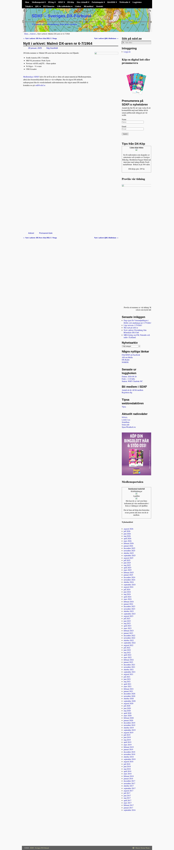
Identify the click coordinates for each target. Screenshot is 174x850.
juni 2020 (127, 708)
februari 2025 (129, 572)
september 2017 (130, 788)
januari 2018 (128, 778)
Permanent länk (45, 233)
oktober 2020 (129, 698)
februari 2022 (129, 659)
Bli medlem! (89, 6)
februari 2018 (129, 776)
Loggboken (137, 2)
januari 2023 (128, 633)
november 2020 (129, 696)
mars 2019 (128, 744)
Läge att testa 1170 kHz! (133, 325)
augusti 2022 (128, 645)
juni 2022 (127, 650)
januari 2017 (128, 807)
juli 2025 (127, 560)
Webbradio (123, 2)
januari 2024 (128, 604)
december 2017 (129, 781)
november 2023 (129, 609)
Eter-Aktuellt (82, 2)
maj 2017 (127, 798)
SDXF (60, 2)
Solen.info (125, 424)
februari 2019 (129, 747)
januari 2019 (128, 749)
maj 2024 (127, 594)
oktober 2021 (129, 669)
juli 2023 (127, 618)
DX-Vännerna (48, 6)
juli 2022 (127, 647)
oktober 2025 (129, 553)
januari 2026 (128, 546)
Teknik (28, 6)
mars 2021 (128, 686)
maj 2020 (127, 710)
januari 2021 (128, 691)
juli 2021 (127, 676)
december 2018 (129, 752)
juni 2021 (127, 679)
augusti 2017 (128, 790)
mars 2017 (128, 802)
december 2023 (129, 606)
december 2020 (129, 693)
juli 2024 (127, 589)
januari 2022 (128, 662)
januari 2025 (128, 575)
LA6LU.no (126, 419)
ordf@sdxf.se (40, 85)
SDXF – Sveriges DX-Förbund (61, 15)
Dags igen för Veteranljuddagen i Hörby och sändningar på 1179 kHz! (137, 321)
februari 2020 (129, 718)
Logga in (127, 51)
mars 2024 (128, 599)
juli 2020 (127, 705)
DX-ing (51, 2)
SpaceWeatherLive (129, 427)
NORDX (125, 362)
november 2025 (129, 550)
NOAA (124, 417)
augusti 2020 (128, 703)
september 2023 (130, 613)
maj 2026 (127, 536)
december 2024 (129, 577)
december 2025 (129, 548)
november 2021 (129, 667)
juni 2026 (127, 533)
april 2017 (127, 800)
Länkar (78, 6)
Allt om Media (127, 357)
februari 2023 (129, 630)
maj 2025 (127, 565)
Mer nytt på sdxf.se (131, 327)
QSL (37, 6)
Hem (27, 2)
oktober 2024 (129, 582)
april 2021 (127, 684)
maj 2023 (127, 623)
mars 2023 (128, 628)
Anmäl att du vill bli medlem (132, 390)
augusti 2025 (128, 558)
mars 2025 (128, 570)
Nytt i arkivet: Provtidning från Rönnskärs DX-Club (135, 331)
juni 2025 (127, 562)
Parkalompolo (97, 2)
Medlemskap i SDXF (31, 76)
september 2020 (130, 701)
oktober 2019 (129, 727)
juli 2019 (127, 735)
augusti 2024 (128, 587)
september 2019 (130, 730)
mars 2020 (128, 715)
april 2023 (127, 625)
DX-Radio (125, 359)
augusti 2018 (128, 761)
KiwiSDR (111, 2)
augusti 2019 (128, 732)
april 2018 (127, 771)
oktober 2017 (129, 785)
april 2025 (127, 567)
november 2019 (129, 725)
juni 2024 (127, 592)
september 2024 (130, 584)
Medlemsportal (38, 2)
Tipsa (124, 406)
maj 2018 (127, 769)
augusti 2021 (128, 674)
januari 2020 (128, 720)
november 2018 (129, 754)
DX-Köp (70, 2)
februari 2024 (129, 601)
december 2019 (129, 722)
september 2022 (130, 642)
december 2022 (129, 635)
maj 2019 (127, 739)
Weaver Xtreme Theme (143, 848)
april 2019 (127, 742)
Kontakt (99, 6)
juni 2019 (127, 737)
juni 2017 (127, 795)
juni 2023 (127, 621)
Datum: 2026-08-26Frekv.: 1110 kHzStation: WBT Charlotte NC (132, 379)
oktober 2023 (129, 611)
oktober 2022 (129, 640)
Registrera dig (127, 392)
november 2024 (129, 579)
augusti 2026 (128, 529)
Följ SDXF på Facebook (131, 355)
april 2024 (127, 596)
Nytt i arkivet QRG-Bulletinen (106, 38)
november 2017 (129, 783)
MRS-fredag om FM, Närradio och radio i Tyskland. (137, 336)
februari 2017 (129, 805)
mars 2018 (128, 773)
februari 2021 (129, 689)
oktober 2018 (129, 756)
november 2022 (129, 638)
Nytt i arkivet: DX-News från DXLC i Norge (40, 38)
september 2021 (130, 672)
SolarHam (125, 422)
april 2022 (127, 655)
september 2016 (130, 810)
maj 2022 (127, 652)
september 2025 (130, 555)
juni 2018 (127, 766)
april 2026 (127, 538)
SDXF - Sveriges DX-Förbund (39, 848)
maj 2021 (127, 681)
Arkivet (33, 34)
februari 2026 (129, 543)
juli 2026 (127, 531)
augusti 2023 (128, 616)
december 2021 (129, 664)
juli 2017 (127, 793)
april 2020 (127, 713)
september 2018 (130, 759)
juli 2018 (127, 764)
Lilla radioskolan (64, 6)
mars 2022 (128, 657)
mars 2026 (128, 541)
